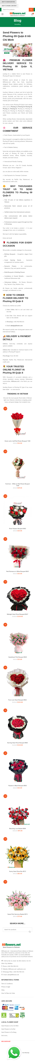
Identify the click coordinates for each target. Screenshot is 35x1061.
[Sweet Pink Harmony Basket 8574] (17, 896)
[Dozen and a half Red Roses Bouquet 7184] (17, 422)
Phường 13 (14, 106)
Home (16, 24)
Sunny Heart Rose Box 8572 (17, 871)
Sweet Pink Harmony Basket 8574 (17, 914)
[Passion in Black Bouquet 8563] (17, 767)
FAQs (2, 990)
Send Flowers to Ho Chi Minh (9, 1026)
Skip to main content (9, 5)
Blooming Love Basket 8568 (17, 828)
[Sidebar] (2, 1045)
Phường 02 (13, 108)
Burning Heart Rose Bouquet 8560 (17, 742)
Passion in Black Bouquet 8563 (17, 785)
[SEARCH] (31, 10)
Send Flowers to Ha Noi (8, 1029)
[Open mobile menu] (2, 14)
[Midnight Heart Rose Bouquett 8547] (17, 596)
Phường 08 (28, 106)
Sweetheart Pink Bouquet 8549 (17, 657)
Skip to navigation (8, 2)
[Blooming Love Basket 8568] (17, 810)
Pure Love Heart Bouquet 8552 (17, 700)
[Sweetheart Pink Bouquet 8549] (17, 638)
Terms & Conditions (7, 983)
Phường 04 (21, 106)
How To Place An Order (8, 993)
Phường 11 (6, 108)
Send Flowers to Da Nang (8, 1032)
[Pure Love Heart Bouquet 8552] (17, 681)
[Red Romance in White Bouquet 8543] (17, 553)
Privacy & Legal (5, 987)
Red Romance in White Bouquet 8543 (17, 571)
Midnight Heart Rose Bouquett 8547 (17, 614)
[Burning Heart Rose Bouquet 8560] (17, 724)
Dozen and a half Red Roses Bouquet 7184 (17, 441)
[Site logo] (17, 14)
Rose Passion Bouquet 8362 (17, 528)
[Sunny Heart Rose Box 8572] (17, 853)
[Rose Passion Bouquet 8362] (17, 510)
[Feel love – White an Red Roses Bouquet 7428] (17, 465)
